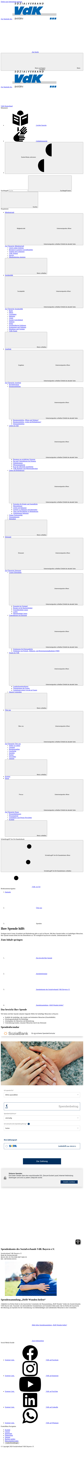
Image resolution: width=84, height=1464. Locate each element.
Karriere (7, 776)
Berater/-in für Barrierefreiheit (22, 608)
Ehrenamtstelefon (18, 424)
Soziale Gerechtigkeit (16, 320)
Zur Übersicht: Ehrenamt (13, 570)
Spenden (12, 753)
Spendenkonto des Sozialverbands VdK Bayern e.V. (53, 989)
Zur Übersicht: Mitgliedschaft (14, 246)
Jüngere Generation (15, 692)
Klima (11, 323)
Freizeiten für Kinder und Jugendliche (25, 504)
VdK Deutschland (7, 106)
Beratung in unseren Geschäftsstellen (21, 250)
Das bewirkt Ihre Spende (44, 958)
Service (11, 255)
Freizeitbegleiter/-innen (20, 610)
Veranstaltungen (14, 517)
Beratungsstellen (14, 749)
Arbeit (11, 318)
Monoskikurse (17, 506)
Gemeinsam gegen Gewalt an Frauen (25, 690)
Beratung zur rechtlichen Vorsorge (24, 459)
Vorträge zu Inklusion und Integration (25, 509)
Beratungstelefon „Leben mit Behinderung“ (27, 422)
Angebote (8, 349)
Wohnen (11, 322)
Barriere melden (10, 1439)
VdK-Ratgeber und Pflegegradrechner (25, 468)
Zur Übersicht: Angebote (13, 383)
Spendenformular (41, 974)
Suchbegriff (5, 190)
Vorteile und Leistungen (16, 251)
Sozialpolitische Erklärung (17, 325)
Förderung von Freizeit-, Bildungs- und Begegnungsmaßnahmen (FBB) (36, 651)
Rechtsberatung (14, 384)
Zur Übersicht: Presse (12, 812)
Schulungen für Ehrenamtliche (23, 649)
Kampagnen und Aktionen (17, 327)
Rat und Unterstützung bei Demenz (24, 461)
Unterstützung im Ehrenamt (18, 615)
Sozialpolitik (9, 275)
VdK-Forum (13, 331)
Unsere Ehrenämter (15, 572)
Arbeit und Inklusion (20, 508)
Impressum (8, 1433)
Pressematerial (13, 816)
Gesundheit (12, 314)
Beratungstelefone (15, 386)
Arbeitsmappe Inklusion (21, 513)
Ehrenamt (8, 537)
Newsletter (12, 756)
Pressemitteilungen (15, 814)
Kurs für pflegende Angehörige (23, 467)
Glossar (7, 1432)
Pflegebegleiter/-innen (20, 613)
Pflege (11, 312)
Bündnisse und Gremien (17, 329)
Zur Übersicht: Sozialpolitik (14, 309)
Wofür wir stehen (14, 745)
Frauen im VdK (14, 653)
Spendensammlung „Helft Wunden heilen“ (50, 1005)
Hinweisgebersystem (11, 1441)
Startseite (8, 892)
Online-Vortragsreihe (16, 515)
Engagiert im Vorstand (20, 606)
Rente (11, 311)
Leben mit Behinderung (16, 470)
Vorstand (12, 747)
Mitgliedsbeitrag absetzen (17, 257)
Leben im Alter (14, 426)
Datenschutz (9, 1435)
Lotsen (15, 612)
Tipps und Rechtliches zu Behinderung (25, 511)
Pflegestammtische (19, 465)
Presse (7, 778)
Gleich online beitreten (16, 248)
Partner (11, 755)
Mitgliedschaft (9, 212)
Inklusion (12, 316)
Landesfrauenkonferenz (20, 686)
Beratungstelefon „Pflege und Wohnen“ (26, 420)
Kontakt (11, 819)
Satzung (11, 758)
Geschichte (12, 751)
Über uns (8, 710)
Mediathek (12, 519)
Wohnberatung (18, 463)
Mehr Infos (49, 1325)
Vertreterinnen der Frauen (21, 688)
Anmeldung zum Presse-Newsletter (20, 817)
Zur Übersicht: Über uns (13, 744)
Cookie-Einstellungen (12, 1443)
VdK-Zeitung (13, 253)
